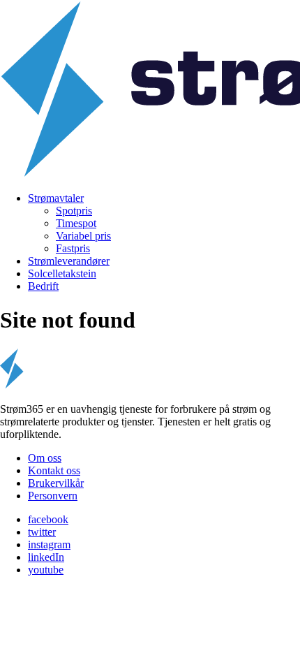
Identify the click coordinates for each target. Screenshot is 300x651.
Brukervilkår (56, 483)
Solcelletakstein (62, 273)
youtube (45, 570)
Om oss (44, 458)
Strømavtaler (56, 198)
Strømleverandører (69, 261)
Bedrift (43, 286)
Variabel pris (83, 236)
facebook (48, 519)
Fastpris (73, 248)
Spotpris (74, 211)
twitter (42, 532)
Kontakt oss (54, 470)
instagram (49, 544)
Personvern (52, 496)
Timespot (76, 223)
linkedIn (46, 557)
